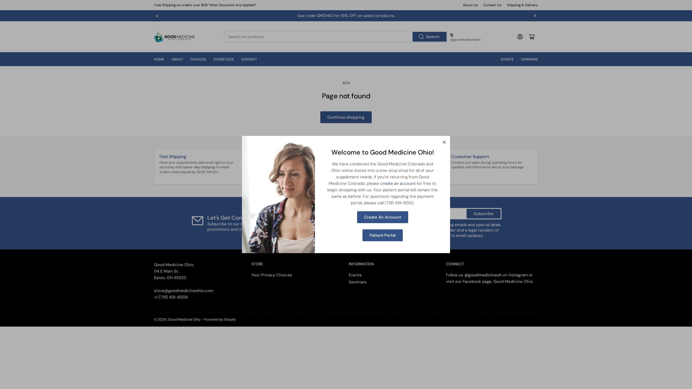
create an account (398, 183)
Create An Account (382, 217)
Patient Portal (383, 235)
